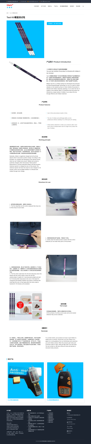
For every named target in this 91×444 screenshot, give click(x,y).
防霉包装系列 (51, 419)
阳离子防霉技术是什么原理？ (34, 416)
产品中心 (56, 6)
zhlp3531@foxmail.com (33, 1)
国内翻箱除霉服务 (64, 6)
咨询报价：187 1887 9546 (54, 23)
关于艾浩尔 (43, 6)
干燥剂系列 (50, 413)
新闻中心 (50, 6)
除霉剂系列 (50, 416)
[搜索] (83, 6)
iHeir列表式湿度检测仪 (13, 400)
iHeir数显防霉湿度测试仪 (53, 400)
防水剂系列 (50, 414)
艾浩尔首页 (36, 6)
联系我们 (72, 6)
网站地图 (78, 6)
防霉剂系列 (50, 417)
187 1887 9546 (23, 1)
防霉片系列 (50, 422)
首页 (7, 13)
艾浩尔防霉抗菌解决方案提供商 (45, 441)
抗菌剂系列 (50, 420)
